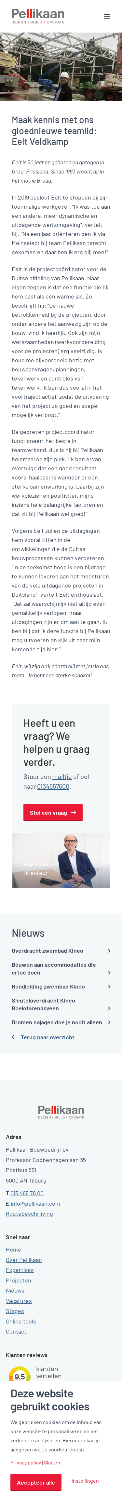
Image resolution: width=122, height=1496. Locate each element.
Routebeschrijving (29, 1213)
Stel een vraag (48, 812)
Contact (16, 1331)
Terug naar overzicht (48, 1037)
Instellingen (85, 1480)
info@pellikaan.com (35, 1203)
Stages (15, 1310)
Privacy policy (25, 1462)
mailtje (62, 776)
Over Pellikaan (24, 1259)
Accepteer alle (36, 1482)
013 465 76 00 (27, 1193)
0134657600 (53, 786)
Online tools (21, 1321)
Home (13, 1249)
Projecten (18, 1280)
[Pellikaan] (38, 16)
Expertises (20, 1269)
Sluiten (52, 1462)
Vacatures (19, 1300)
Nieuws (15, 1290)
